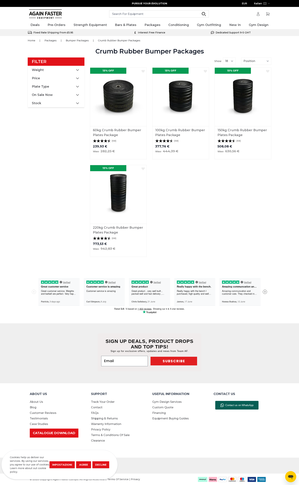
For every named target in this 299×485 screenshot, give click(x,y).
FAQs (95, 413)
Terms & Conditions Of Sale (110, 435)
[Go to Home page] (45, 14)
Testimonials (39, 418)
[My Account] (258, 14)
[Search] (204, 14)
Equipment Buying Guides (170, 418)
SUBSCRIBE (174, 361)
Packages (50, 40)
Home (31, 40)
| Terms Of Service (117, 479)
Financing (159, 413)
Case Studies (39, 424)
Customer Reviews (43, 413)
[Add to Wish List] (143, 71)
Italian (258, 3)
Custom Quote (162, 407)
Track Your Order (103, 401)
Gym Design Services (167, 401)
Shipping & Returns (104, 418)
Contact (96, 407)
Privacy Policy (100, 429)
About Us (36, 401)
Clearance (98, 440)
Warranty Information (106, 424)
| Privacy (134, 479)
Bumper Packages (77, 40)
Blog (33, 407)
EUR (244, 3)
